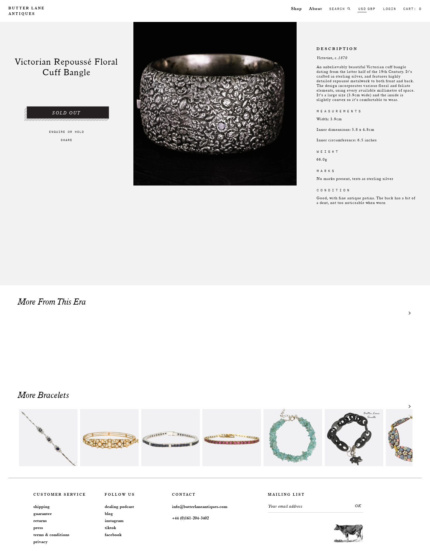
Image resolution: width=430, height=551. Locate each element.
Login (389, 9)
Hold (79, 131)
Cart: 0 (412, 9)
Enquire (57, 131)
